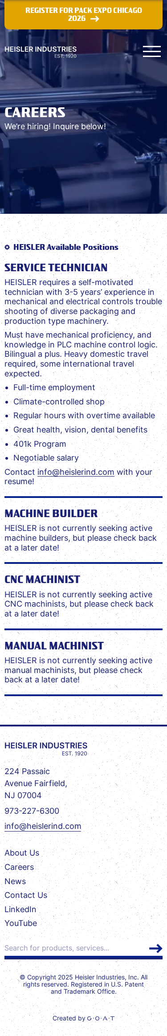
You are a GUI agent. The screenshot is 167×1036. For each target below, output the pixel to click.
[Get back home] (45, 749)
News (15, 881)
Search (156, 949)
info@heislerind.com (75, 472)
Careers (19, 867)
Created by (70, 1018)
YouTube (20, 923)
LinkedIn (20, 909)
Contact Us (25, 895)
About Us (21, 852)
